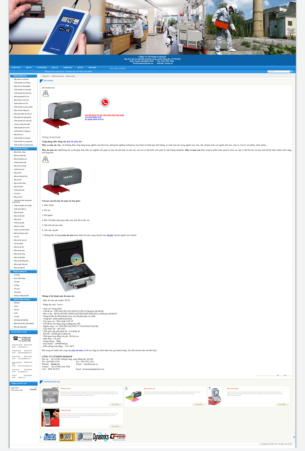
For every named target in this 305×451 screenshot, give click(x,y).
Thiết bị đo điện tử (20, 209)
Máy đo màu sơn (149, 388)
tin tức (110, 235)
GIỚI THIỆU (92, 67)
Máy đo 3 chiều (19, 226)
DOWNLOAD (67, 67)
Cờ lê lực (17, 193)
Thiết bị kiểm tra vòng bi (22, 138)
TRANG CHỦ (16, 67)
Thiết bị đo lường (58, 76)
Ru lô (16, 313)
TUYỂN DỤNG (41, 67)
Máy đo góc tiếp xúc (21, 264)
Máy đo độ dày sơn (20, 159)
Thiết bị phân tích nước (22, 128)
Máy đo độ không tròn (21, 261)
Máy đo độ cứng (19, 254)
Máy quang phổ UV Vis (21, 96)
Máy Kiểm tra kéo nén (21, 100)
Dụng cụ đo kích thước (22, 230)
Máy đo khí (17, 173)
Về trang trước (271, 375)
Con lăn (16, 316)
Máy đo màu (18, 197)
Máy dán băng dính (20, 327)
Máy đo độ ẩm (18, 212)
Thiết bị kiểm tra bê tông (22, 83)
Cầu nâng (17, 292)
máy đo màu (72, 141)
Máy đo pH (17, 219)
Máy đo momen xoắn (21, 233)
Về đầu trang (260, 375)
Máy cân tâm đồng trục (22, 110)
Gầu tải (16, 310)
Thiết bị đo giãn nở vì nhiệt (23, 205)
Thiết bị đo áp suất (20, 162)
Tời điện (17, 282)
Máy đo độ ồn (18, 186)
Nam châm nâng (19, 278)
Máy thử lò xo (18, 134)
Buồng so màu (65, 388)
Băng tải (17, 303)
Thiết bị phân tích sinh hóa (23, 121)
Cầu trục (17, 289)
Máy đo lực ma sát (20, 240)
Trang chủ (45, 76)
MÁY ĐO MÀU (48, 81)
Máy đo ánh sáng (19, 183)
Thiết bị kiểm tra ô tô (21, 103)
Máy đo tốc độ (18, 247)
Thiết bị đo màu (66, 410)
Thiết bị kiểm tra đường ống (23, 145)
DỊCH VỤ (55, 67)
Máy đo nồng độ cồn (21, 176)
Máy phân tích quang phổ (22, 117)
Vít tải (16, 306)
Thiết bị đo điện (19, 223)
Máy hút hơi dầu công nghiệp (23, 323)
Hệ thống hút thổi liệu (21, 320)
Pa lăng (16, 285)
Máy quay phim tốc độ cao (23, 114)
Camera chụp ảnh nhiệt (22, 124)
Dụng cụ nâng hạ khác (21, 295)
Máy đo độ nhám (19, 257)
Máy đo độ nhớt (19, 216)
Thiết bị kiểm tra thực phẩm (23, 107)
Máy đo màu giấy (233, 388)
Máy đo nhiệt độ (19, 268)
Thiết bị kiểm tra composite (23, 141)
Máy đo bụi (17, 180)
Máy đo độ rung (19, 250)
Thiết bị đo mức (19, 169)
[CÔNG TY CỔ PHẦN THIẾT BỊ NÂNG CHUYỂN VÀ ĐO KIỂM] (152, 54)
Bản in (281, 375)
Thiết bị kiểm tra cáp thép (22, 90)
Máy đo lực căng (19, 152)
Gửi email (288, 375)
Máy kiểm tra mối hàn (21, 79)
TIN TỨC (80, 67)
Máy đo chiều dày (20, 155)
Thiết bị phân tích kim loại (22, 93)
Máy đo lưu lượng (20, 166)
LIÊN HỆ (28, 67)
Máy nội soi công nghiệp (22, 86)
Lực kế (16, 237)
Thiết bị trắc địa (19, 190)
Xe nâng (17, 275)
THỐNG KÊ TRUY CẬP (19, 383)
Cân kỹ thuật (18, 243)
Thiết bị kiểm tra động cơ (22, 131)
